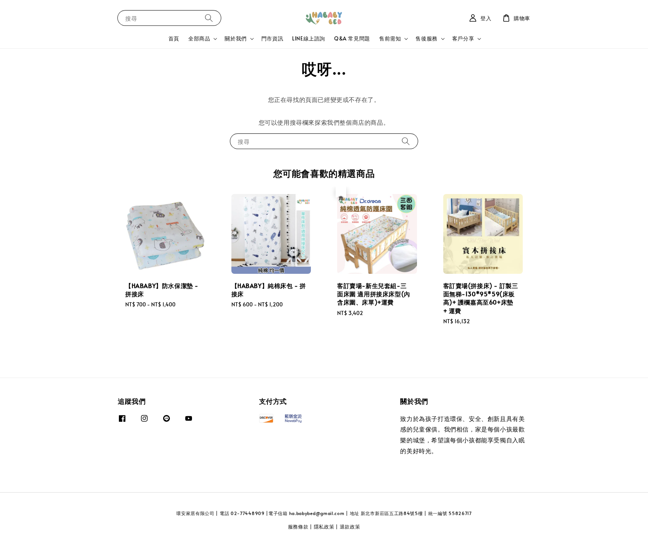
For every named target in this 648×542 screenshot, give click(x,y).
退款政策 (350, 526)
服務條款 (298, 526)
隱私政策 (324, 526)
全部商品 (199, 38)
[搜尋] (209, 17)
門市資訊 (272, 38)
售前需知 (390, 38)
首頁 (173, 38)
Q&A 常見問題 (352, 38)
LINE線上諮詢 (308, 38)
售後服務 (426, 38)
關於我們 (235, 38)
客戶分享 (463, 38)
